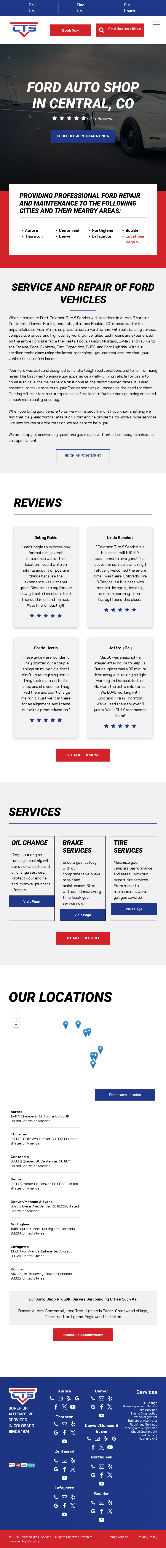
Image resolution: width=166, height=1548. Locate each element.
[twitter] (64, 1407)
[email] (60, 1399)
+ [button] (16, 1019)
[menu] (156, 23)
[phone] (52, 1399)
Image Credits (118, 1537)
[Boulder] (65, 1025)
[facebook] (56, 1407)
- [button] (16, 1024)
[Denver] (95, 1056)
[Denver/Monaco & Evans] (92, 1056)
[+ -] (83, 1049)
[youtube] (73, 1407)
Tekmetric (33, 1541)
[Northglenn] (85, 1033)
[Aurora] (100, 1049)
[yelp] (68, 1399)
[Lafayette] (78, 1024)
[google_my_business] (77, 1399)
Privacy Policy (147, 1537)
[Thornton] (88, 1032)
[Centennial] (93, 1064)
